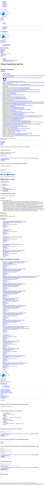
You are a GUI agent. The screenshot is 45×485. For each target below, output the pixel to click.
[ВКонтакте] (1, 174)
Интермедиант (13, 106)
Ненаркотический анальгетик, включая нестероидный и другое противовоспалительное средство (22, 116)
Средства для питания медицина (23, 128)
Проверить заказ (3, 383)
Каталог (4, 23)
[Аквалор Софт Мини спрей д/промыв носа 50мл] (14, 305)
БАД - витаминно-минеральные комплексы (15, 81)
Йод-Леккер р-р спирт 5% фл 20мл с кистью (11, 251)
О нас (1, 394)
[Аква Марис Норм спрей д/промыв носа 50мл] (14, 290)
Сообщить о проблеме (4, 389)
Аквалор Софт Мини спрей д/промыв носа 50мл (12, 306)
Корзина (4, 28)
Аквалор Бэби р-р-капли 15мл (9, 299)
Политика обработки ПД (5, 390)
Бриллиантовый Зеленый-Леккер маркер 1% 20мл (13, 244)
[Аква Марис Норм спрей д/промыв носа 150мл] (14, 283)
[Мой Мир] (12, 174)
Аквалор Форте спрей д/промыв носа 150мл (11, 321)
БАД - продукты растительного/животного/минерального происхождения (21, 90)
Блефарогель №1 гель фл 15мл (9, 341)
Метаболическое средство (19, 113)
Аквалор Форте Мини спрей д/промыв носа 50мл (13, 313)
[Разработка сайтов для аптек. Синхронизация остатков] (3, 397)
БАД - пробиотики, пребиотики (23, 88)
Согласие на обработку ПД (5, 391)
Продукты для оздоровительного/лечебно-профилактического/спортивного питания (23, 122)
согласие (6, 158)
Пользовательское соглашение (6, 392)
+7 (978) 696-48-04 (6, 44)
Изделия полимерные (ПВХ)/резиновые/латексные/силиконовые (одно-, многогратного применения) (23, 103)
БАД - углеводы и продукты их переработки (31, 91)
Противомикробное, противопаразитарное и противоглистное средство (22, 124)
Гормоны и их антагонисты (20, 97)
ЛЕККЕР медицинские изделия (9, 189)
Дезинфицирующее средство (21, 98)
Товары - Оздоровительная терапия (25, 133)
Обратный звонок (4, 31)
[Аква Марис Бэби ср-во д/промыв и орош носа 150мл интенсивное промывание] (21, 276)
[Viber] (9, 174)
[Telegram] (6, 174)
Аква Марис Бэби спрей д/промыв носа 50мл (12, 269)
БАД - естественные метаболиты (23, 84)
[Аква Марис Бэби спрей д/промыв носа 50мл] (14, 268)
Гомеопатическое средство (20, 96)
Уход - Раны (11, 136)
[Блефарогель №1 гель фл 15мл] (11, 340)
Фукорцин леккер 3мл (7, 229)
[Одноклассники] (3, 174)
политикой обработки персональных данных (35, 483)
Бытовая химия (13, 93)
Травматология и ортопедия (20, 134)
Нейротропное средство (18, 114)
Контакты (5, 5)
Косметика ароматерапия (19, 107)
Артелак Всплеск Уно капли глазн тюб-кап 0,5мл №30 (14, 327)
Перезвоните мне (4, 469)
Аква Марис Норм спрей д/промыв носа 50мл (12, 291)
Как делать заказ (3, 382)
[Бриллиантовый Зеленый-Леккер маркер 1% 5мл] (14, 221)
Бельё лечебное (13, 92)
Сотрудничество (3, 395)
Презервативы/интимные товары (23, 120)
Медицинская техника (17, 111)
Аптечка (9, 74)
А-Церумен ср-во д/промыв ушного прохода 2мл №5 (13, 262)
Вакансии (5, 6)
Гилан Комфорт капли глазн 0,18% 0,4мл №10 (12, 356)
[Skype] (14, 174)
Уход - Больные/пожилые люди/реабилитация (31, 135)
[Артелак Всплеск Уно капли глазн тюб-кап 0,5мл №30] (16, 326)
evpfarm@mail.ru (6, 385)
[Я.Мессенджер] (4, 174)
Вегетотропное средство (19, 94)
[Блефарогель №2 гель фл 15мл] (11, 348)
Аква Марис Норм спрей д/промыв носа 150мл (12, 284)
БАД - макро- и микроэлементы (23, 87)
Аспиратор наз (6, 334)
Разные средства (14, 127)
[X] (7, 174)
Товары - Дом (12, 132)
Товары (4, 2)
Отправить (3, 160)
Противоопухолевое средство (22, 126)
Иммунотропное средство (19, 104)
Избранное (5, 27)
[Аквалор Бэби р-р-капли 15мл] (11, 298)
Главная (4, 1)
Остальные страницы (4, 396)
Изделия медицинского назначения (10, 60)
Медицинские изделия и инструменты (27, 112)
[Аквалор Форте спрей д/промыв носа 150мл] (14, 320)
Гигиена (9, 95)
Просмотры (5, 26)
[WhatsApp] (11, 174)
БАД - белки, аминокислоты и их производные (32, 77)
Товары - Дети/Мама (16, 131)
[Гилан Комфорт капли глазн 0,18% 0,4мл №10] (14, 355)
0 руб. (1, 56)
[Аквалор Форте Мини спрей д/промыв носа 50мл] (15, 312)
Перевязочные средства (18, 118)
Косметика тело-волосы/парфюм (23, 109)
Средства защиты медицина (20, 130)
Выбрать (4, 415)
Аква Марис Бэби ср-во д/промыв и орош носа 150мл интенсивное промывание (19, 277)
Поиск (4, 22)
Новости (4, 3)
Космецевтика (12, 110)
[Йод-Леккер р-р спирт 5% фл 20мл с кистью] (14, 250)
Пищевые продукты (16, 119)
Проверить (3, 435)
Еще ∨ (1, 393)
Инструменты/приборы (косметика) (25, 105)
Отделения (5, 4)
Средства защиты (14, 129)
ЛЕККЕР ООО (6, 185)
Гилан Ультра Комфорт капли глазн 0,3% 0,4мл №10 (13, 363)
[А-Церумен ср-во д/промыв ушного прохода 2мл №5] (15, 261)
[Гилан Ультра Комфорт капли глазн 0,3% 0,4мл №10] (15, 362)
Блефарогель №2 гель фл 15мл (9, 349)
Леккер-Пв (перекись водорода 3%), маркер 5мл (12, 236)
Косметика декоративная (19, 108)
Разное (8, 73)
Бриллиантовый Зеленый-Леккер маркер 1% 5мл (12, 222)
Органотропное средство (19, 117)
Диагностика (11, 99)
